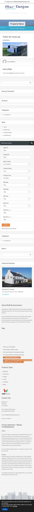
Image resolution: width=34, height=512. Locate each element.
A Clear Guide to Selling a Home (10, 349)
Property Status (7, 168)
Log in (5, 127)
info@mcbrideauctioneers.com (21, 1)
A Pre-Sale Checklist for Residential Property (13, 352)
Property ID (6, 154)
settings (15, 506)
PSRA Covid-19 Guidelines (9, 347)
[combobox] (17, 164)
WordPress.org (7, 135)
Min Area (7, 210)
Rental (4, 384)
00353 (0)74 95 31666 (18, 13)
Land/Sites (5, 382)
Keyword (5, 147)
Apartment (5, 371)
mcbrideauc (12, 61)
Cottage (5, 376)
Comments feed (7, 132)
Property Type (7, 175)
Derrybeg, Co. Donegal (8, 289)
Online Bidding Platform (12, 357)
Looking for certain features (9, 228)
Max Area (7, 217)
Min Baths (6, 189)
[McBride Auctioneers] (17, 7)
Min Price (5, 196)
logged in (11, 73)
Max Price (5, 203)
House (4, 379)
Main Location (7, 161)
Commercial (6, 374)
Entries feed (6, 129)
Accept (4, 509)
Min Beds (5, 182)
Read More (20, 291)
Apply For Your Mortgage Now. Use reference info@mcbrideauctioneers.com (17, 361)
